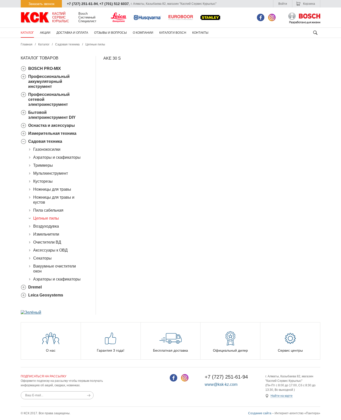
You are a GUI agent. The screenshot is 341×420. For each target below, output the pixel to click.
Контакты (200, 32)
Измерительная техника (52, 133)
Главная (26, 44)
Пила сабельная (48, 210)
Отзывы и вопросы (110, 32)
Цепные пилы (95, 44)
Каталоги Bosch (172, 32)
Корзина (308, 3)
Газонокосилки (46, 149)
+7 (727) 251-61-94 (82, 4)
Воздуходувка (46, 226)
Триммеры (43, 165)
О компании (143, 32)
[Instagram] (272, 17)
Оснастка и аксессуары (51, 125)
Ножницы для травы (52, 189)
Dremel (35, 287)
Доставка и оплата (72, 32)
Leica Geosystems (45, 295)
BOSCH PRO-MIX (44, 68)
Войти (282, 3)
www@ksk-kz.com (221, 384)
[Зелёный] (31, 312)
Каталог (27, 32)
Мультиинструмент (50, 173)
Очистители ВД (47, 242)
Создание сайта (259, 413)
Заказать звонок (41, 4)
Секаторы (42, 258)
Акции (45, 32)
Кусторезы (43, 181)
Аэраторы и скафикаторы (57, 157)
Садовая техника (67, 44)
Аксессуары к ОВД (50, 250)
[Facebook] (260, 17)
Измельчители (46, 234)
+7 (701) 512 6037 (114, 4)
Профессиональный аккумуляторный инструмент (49, 81)
